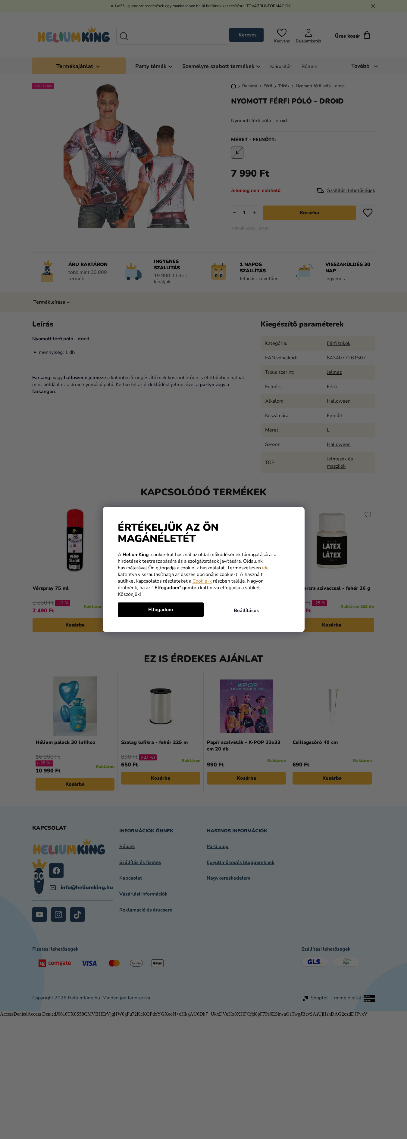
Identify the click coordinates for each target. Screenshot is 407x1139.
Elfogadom (160, 609)
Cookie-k (202, 581)
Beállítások (246, 610)
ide (265, 568)
